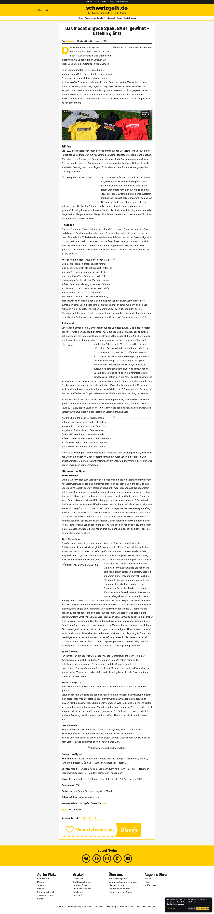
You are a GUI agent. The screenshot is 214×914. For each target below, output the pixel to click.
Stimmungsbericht (46, 892)
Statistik (41, 898)
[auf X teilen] (89, 818)
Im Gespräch (110, 18)
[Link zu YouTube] (128, 858)
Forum (97, 2)
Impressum (86, 906)
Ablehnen (191, 908)
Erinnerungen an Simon (120, 892)
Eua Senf (77, 895)
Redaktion (70, 41)
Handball (127, 18)
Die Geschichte (116, 885)
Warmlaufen (43, 878)
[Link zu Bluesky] (86, 858)
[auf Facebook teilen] (95, 818)
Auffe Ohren (151, 885)
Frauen (87, 18)
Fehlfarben (78, 892)
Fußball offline (80, 885)
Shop (111, 2)
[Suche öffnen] (47, 10)
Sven (64, 809)
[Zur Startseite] (107, 8)
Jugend (119, 18)
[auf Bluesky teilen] (83, 818)
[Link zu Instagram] (107, 858)
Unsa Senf (101, 18)
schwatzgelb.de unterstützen (123, 882)
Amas (93, 18)
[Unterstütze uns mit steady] (107, 830)
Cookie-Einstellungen (145, 906)
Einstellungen (171, 908)
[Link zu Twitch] (117, 858)
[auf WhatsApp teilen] (101, 818)
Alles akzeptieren (203, 908)
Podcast (89, 2)
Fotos (104, 2)
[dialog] (188, 904)
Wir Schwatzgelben (118, 878)
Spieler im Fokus (45, 895)
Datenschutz (99, 906)
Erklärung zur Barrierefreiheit (120, 906)
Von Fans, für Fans (82, 888)
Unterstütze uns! (122, 2)
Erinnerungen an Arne (119, 888)
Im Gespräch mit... (82, 882)
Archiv (133, 18)
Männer (80, 18)
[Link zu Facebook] (96, 858)
